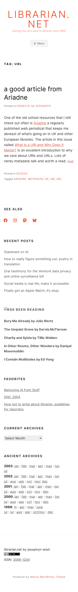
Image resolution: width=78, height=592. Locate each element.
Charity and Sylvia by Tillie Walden (30, 338)
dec (45, 481)
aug (13, 481)
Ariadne (40, 123)
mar (32, 466)
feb (24, 466)
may (49, 466)
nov (37, 481)
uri (52, 178)
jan (16, 466)
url (59, 178)
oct (29, 481)
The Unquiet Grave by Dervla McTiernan (35, 329)
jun (57, 466)
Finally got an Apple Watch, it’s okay (31, 290)
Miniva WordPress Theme (47, 576)
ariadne (20, 178)
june (40, 507)
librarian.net (39, 19)
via (70, 161)
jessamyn (43, 105)
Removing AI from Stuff (22, 390)
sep (21, 481)
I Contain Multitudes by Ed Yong (29, 359)
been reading (30, 310)
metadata (35, 178)
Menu (40, 43)
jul (5, 471)
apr (40, 466)
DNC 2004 (12, 397)
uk (47, 178)
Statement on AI (16, 252)
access (22, 173)
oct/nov (39, 512)
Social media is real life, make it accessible (36, 283)
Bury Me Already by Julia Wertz (28, 321)
